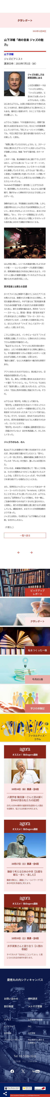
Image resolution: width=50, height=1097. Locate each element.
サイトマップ (9, 1026)
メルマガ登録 (35, 1006)
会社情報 (31, 1033)
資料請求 (32, 998)
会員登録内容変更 (35, 1019)
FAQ (29, 1026)
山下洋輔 (8, 54)
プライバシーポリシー (13, 1039)
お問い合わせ (11, 998)
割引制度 (8, 1006)
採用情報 (7, 1033)
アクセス (7, 1019)
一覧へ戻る (25, 535)
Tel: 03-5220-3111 (25, 1056)
